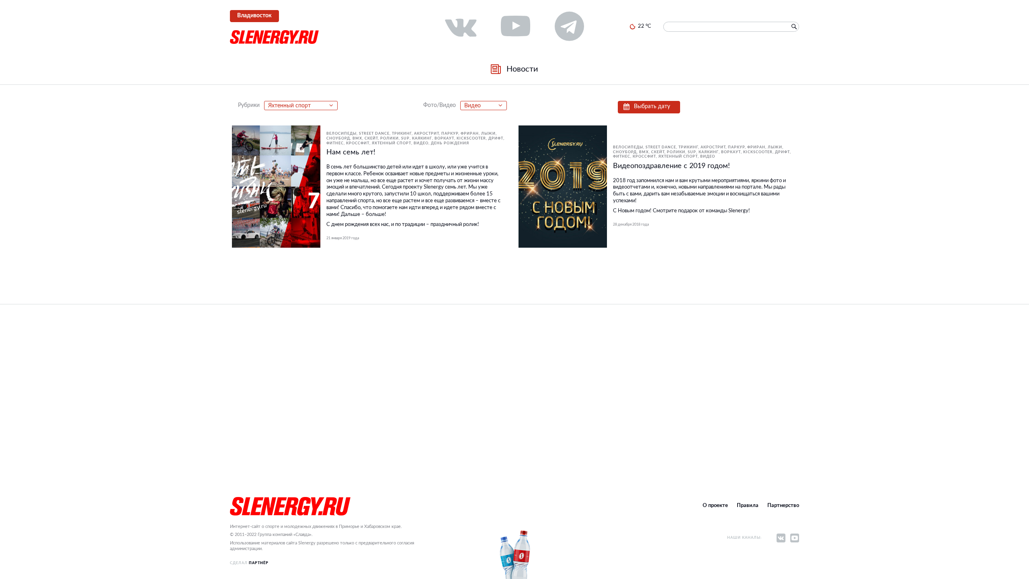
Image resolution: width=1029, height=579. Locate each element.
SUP (405, 138)
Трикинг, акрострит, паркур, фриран (435, 134)
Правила (747, 505)
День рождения (450, 143)
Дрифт (495, 138)
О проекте (715, 505)
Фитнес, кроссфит (347, 143)
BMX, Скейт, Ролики (376, 138)
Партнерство (783, 505)
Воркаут (444, 138)
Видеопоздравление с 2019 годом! (671, 166)
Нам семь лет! (350, 152)
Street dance (374, 134)
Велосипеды (341, 134)
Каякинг (422, 138)
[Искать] (794, 27)
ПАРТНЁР (259, 563)
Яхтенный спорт (391, 143)
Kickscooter (471, 138)
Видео (421, 143)
